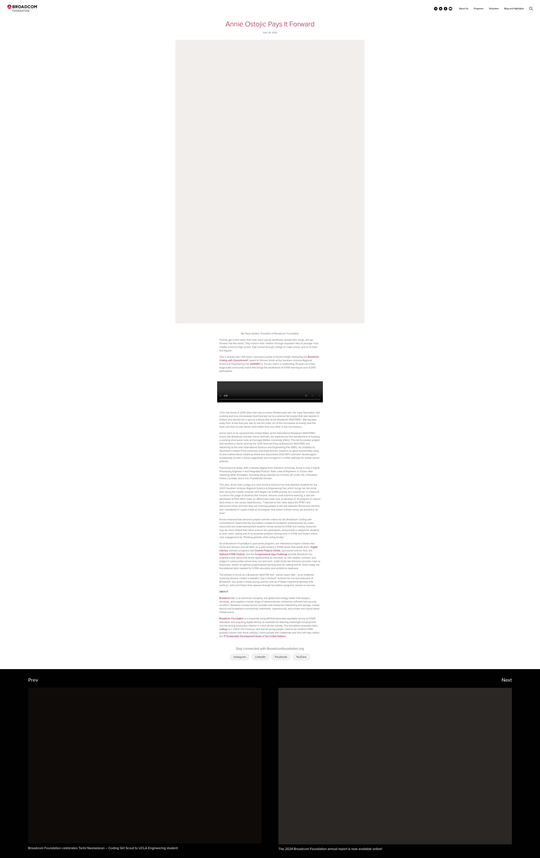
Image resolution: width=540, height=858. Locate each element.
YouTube (301, 657)
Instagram (240, 657)
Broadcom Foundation (231, 618)
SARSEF (255, 364)
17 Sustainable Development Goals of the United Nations (255, 636)
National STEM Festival (232, 554)
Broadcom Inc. (227, 598)
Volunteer (494, 8)
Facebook (281, 657)
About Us (463, 8)
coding (223, 629)
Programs (478, 8)
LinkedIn (260, 657)
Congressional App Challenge (271, 554)
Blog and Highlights (514, 8)
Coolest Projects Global (267, 550)
